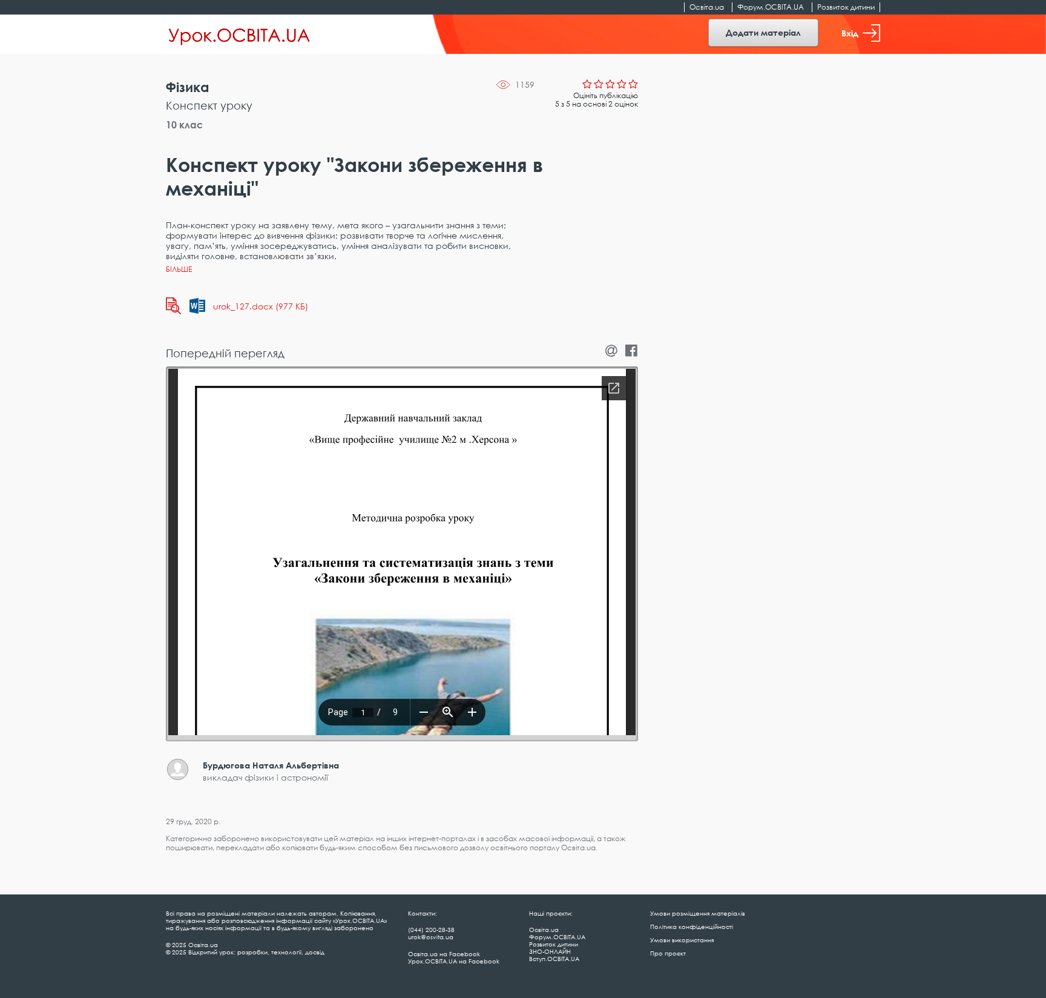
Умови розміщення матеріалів (697, 913)
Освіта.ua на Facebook (444, 953)
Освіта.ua (706, 7)
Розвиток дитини (846, 7)
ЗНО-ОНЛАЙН (550, 951)
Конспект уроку (209, 105)
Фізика (187, 87)
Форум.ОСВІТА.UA (770, 7)
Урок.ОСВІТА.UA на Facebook (453, 961)
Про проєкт (668, 953)
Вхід (849, 33)
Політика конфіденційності (691, 926)
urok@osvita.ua (430, 936)
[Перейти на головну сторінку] (239, 34)
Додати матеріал (763, 32)
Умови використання (682, 939)
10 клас (184, 125)
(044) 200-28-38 (431, 929)
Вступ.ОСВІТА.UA (554, 958)
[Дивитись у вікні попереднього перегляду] (173, 305)
